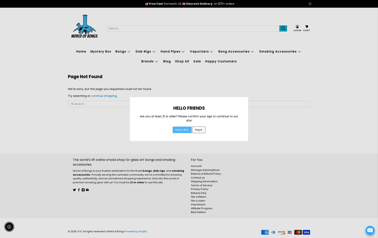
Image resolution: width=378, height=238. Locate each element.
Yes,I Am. (182, 130)
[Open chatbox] (370, 230)
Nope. (199, 130)
